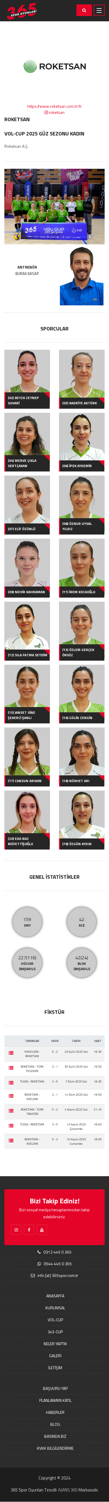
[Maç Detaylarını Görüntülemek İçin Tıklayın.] (11, 1053)
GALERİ (55, 1356)
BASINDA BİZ (55, 1436)
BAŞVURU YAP (55, 1388)
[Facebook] (29, 1230)
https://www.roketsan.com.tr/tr (54, 106)
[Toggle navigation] (99, 10)
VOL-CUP (55, 1320)
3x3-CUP (55, 1332)
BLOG (55, 1424)
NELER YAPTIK (55, 1344)
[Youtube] (42, 1230)
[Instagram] (16, 1230)
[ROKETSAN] (54, 206)
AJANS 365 (68, 1490)
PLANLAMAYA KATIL (55, 1400)
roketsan (56, 112)
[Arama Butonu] (84, 10)
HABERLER (55, 1412)
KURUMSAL (55, 1308)
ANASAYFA (55, 1296)
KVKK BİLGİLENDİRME (55, 1448)
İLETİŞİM (55, 1367)
